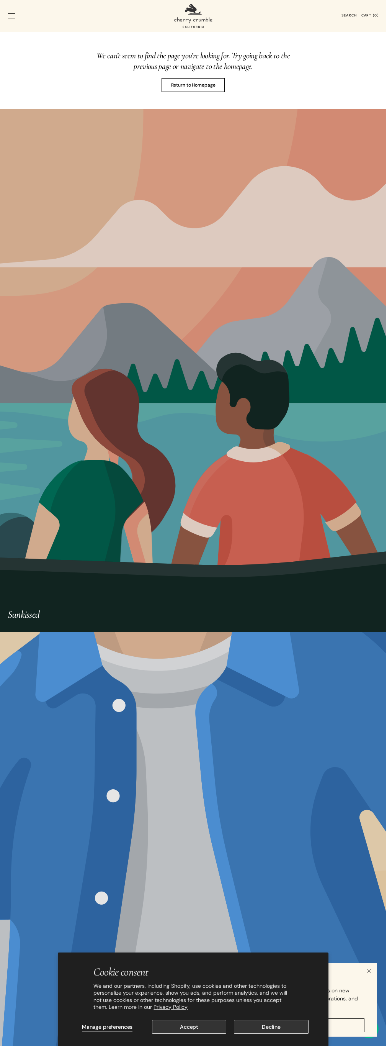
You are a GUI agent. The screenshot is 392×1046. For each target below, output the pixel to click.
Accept (189, 1026)
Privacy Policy (171, 1006)
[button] (11, 15)
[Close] (369, 971)
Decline (271, 1026)
